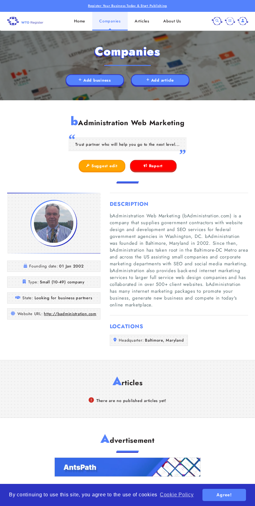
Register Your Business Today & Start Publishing (127, 5)
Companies (110, 21)
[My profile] (243, 21)
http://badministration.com (70, 314)
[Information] (230, 21)
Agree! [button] (224, 494)
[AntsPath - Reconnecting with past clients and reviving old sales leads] (127, 467)
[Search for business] (217, 21)
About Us (172, 21)
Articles (142, 21)
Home (79, 21)
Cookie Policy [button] (177, 494)
